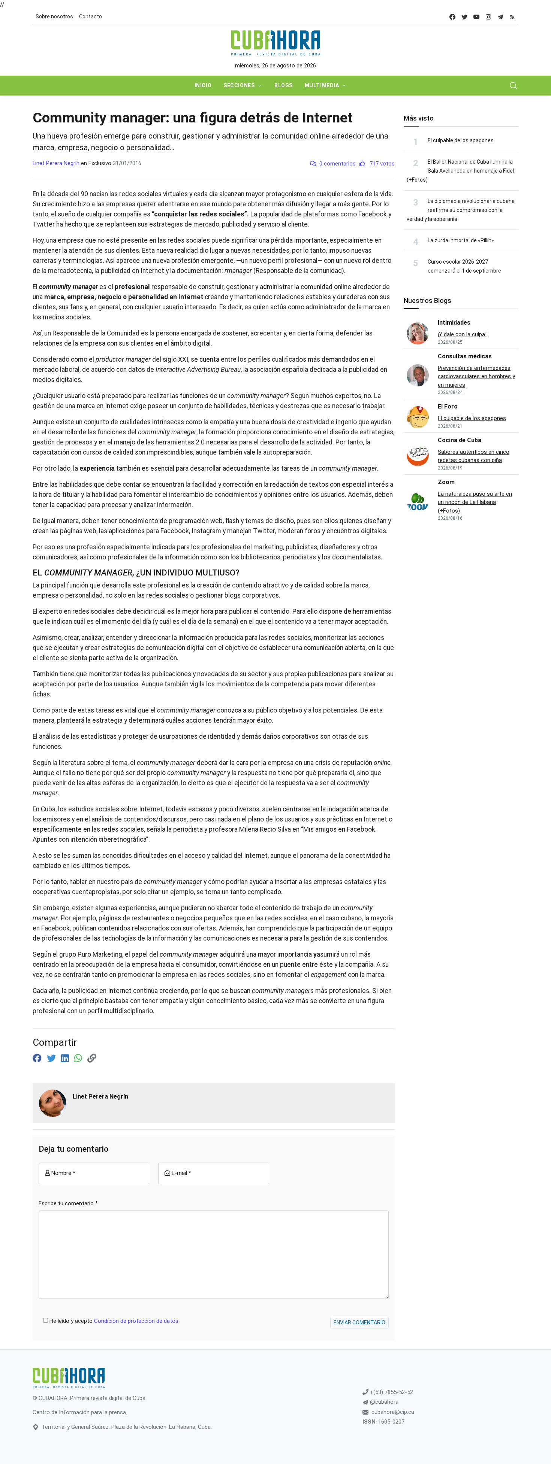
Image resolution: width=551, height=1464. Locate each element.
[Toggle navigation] (513, 85)
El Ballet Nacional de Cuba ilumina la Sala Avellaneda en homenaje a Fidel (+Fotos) (460, 171)
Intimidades (454, 322)
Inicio (203, 85)
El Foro (448, 406)
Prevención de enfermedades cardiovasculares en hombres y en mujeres (476, 376)
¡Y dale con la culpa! (462, 334)
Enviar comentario (359, 1322)
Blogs (283, 85)
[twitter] (464, 17)
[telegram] (500, 17)
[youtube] (476, 17)
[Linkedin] (66, 1058)
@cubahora (383, 1401)
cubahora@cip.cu (392, 1412)
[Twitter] (52, 1058)
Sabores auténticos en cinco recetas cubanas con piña (473, 456)
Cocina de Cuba (459, 440)
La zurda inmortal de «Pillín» (461, 240)
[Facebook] (38, 1058)
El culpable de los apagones (461, 140)
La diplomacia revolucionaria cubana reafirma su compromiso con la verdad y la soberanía (461, 210)
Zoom (446, 482)
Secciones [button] (239, 85)
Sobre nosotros (54, 16)
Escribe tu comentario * (68, 1203)
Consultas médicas (465, 356)
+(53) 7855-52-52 (390, 1392)
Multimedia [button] (322, 85)
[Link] (91, 1058)
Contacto (90, 16)
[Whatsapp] (79, 1058)
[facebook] (452, 17)
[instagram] (488, 17)
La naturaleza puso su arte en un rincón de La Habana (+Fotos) (475, 502)
